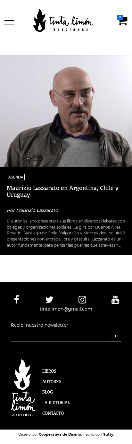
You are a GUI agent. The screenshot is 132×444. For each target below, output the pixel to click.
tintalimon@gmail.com (66, 309)
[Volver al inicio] (66, 20)
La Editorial (56, 402)
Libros (49, 371)
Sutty (108, 434)
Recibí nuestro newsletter (39, 325)
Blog (47, 391)
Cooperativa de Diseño (60, 434)
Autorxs (52, 381)
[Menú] (10, 20)
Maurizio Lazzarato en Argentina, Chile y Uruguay (63, 191)
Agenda (15, 177)
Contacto (53, 413)
